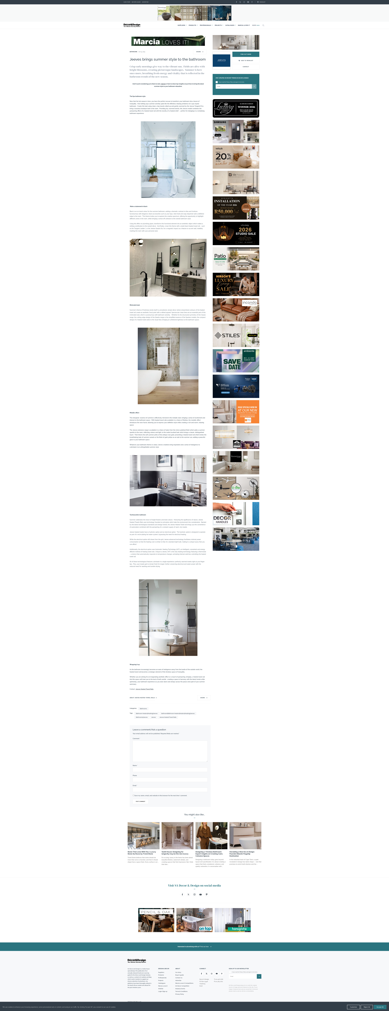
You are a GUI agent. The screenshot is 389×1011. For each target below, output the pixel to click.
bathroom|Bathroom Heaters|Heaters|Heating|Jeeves (177, 713)
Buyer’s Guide (136, 2)
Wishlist (262, 2)
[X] (240, 2)
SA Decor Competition (182, 986)
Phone (135, 775)
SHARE (199, 51)
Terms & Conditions (181, 991)
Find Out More (245, 54)
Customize (353, 1007)
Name (135, 765)
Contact (246, 66)
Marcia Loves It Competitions (184, 983)
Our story (127, 2)
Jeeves (163, 84)
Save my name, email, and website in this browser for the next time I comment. (160, 795)
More (254, 25)
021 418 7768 (219, 979)
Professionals (205, 25)
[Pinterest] (252, 2)
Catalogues (229, 25)
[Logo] (132, 25)
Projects (218, 25)
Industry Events (180, 988)
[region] (194, 1006)
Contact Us (178, 977)
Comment (136, 738)
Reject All (367, 1007)
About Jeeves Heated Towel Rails (142, 697)
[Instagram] (244, 2)
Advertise (145, 2)
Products (192, 25)
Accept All (380, 1007)
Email (135, 785)
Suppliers (181, 25)
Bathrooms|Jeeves (141, 717)
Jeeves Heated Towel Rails (144, 689)
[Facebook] (237, 2)
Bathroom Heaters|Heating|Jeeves (146, 713)
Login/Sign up (162, 991)
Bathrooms (133, 51)
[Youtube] (248, 2)
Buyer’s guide (179, 975)
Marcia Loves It (244, 25)
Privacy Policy (179, 994)
